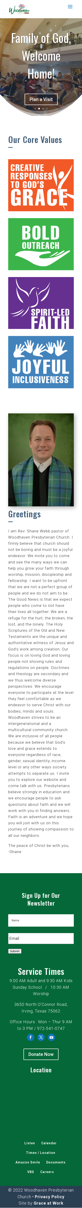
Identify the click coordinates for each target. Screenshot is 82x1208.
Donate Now (41, 1054)
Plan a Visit (41, 99)
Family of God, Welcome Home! (41, 55)
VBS (30, 1172)
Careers (47, 1172)
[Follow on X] (41, 1037)
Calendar (49, 1143)
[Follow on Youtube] (51, 1037)
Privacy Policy (49, 1196)
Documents (56, 1162)
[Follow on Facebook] (30, 1037)
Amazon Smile (27, 1162)
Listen (29, 1143)
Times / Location (40, 1153)
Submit (15, 951)
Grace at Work (48, 1203)
